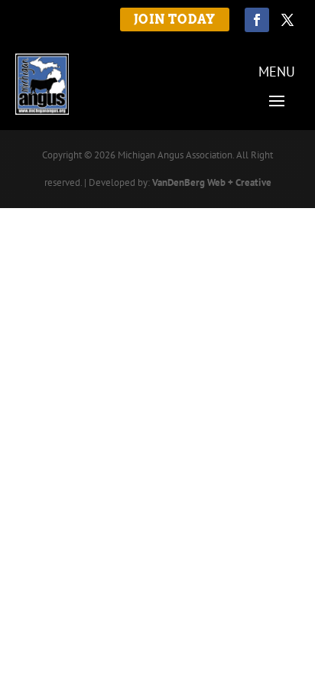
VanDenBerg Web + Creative (211, 182)
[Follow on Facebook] (257, 20)
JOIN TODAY (175, 19)
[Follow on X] (287, 20)
